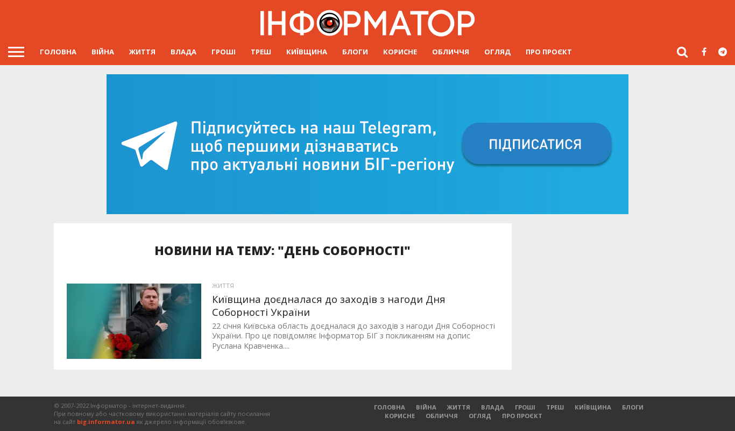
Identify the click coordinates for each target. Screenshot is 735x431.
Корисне (400, 51)
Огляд (497, 51)
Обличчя (450, 51)
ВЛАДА (183, 51)
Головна (58, 51)
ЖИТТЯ (142, 51)
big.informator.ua (106, 422)
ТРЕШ (261, 51)
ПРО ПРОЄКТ (549, 51)
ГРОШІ (223, 51)
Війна (102, 51)
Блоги (355, 51)
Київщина (306, 51)
